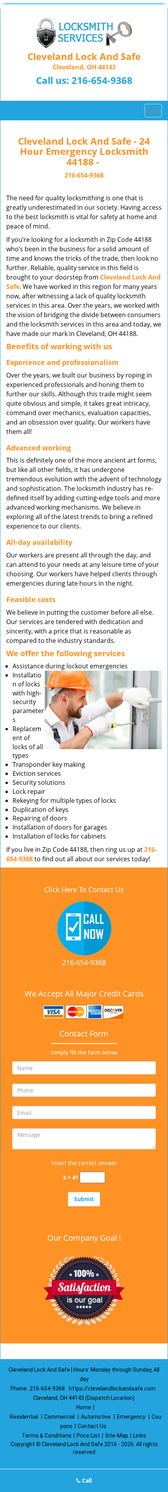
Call (86, 1480)
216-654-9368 (101, 80)
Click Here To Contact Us (84, 889)
